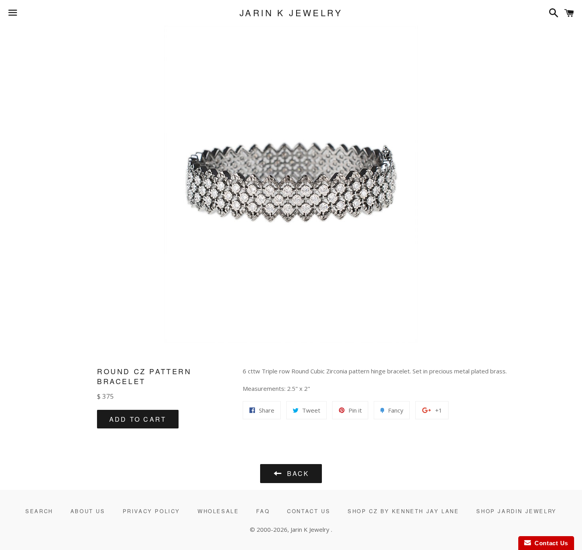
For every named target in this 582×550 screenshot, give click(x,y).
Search (39, 511)
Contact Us (308, 511)
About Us (87, 511)
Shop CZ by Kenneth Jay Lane (403, 511)
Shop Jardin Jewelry (516, 511)
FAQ (263, 511)
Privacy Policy (151, 511)
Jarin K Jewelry (291, 13)
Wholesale (218, 511)
